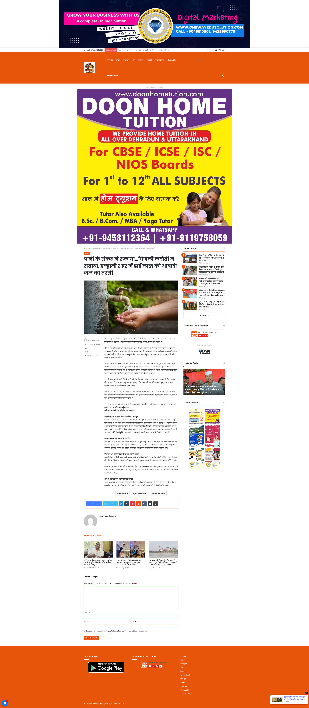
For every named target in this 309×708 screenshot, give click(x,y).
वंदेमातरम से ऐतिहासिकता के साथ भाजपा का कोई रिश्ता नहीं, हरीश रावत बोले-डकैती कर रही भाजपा (146, 50)
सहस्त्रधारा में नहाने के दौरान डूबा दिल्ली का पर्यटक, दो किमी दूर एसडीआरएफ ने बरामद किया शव (211, 269)
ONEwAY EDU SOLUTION (114, 704)
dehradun (123, 493)
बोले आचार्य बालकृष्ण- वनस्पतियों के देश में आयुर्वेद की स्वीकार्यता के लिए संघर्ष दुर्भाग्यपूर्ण (98, 562)
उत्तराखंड (110, 60)
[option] (204, 382)
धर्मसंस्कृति (126, 60)
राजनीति (149, 60)
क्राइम (118, 60)
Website (136, 622)
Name (87, 613)
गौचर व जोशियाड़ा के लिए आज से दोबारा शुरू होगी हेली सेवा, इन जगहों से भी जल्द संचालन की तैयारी (163, 562)
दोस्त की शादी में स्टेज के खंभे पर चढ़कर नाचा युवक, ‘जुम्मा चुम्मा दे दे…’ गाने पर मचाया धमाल (129, 562)
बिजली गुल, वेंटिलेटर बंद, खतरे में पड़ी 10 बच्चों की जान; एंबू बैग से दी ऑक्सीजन (211, 258)
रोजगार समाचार (159, 60)
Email (86, 622)
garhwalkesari (140, 493)
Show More (204, 315)
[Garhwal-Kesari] (89, 67)
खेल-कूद (183, 679)
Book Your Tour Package (204, 345)
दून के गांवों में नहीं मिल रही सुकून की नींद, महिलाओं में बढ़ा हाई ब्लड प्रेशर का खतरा (211, 304)
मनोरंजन (140, 60)
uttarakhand (159, 493)
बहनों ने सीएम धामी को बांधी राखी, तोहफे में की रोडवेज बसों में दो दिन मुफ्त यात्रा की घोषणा (211, 281)
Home (87, 248)
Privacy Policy (112, 76)
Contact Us (172, 60)
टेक (134, 60)
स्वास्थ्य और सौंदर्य (185, 675)
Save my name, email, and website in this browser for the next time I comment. (116, 631)
